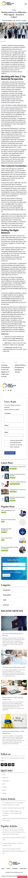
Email (6, 432)
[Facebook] (2, 764)
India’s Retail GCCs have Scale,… (18, 489)
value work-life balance (12, 107)
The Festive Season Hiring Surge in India (13, 667)
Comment (8, 413)
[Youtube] (13, 764)
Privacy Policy (17, 572)
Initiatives (6, 605)
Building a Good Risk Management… (6, 529)
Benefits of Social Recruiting (8, 519)
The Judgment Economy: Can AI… (18, 466)
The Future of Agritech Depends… (18, 482)
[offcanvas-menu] (25, 4)
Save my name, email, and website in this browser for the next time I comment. (16, 444)
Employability (7, 595)
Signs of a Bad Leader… (7, 538)
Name (7, 425)
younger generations (19, 51)
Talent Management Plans (8, 510)
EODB (4, 600)
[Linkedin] (9, 764)
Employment (6, 590)
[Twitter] (5, 764)
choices (17, 171)
